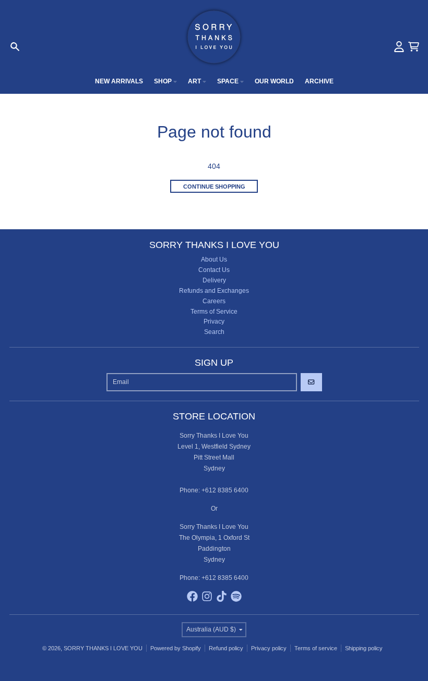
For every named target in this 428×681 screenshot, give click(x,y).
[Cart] (413, 46)
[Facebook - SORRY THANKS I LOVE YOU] (192, 596)
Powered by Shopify (175, 648)
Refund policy (226, 648)
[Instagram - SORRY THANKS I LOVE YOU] (206, 596)
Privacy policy (269, 648)
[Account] (399, 46)
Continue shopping (214, 186)
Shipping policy (364, 648)
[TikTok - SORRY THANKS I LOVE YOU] (221, 596)
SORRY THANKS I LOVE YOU (103, 648)
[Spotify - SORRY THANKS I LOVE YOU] (236, 596)
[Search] (14, 46)
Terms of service (315, 648)
